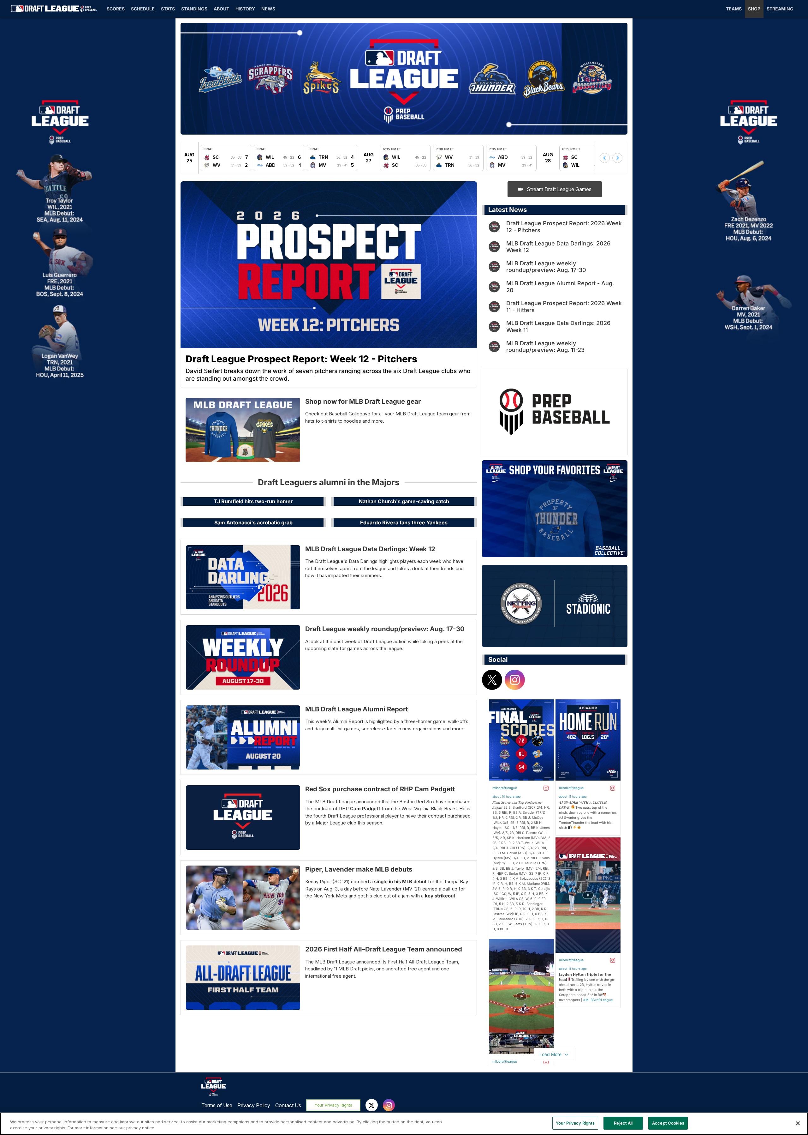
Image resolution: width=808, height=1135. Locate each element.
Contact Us (288, 1105)
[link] (226, 158)
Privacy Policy (253, 1105)
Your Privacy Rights (333, 1105)
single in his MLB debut (400, 881)
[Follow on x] (492, 680)
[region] (404, 1124)
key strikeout (440, 896)
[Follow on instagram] (515, 680)
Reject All (623, 1123)
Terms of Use (216, 1105)
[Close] (798, 1123)
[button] (605, 158)
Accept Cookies (668, 1123)
